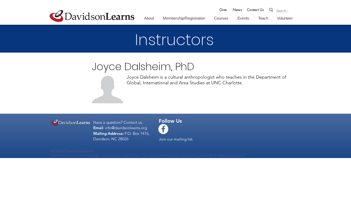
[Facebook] (163, 129)
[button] (149, 18)
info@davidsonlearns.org (126, 127)
